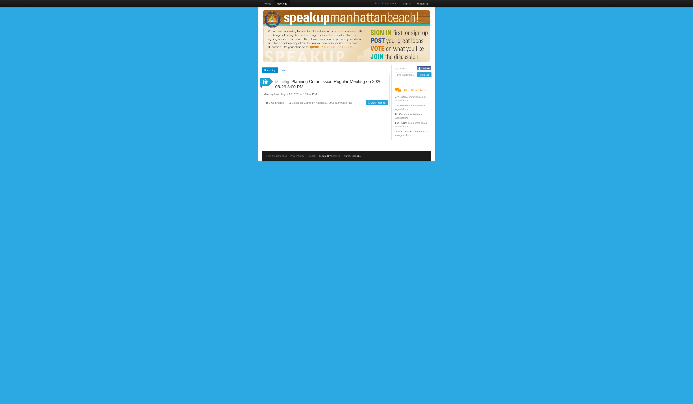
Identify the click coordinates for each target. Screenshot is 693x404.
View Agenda (377, 102)
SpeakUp (335, 156)
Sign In (407, 3)
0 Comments (276, 102)
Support (311, 156)
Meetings (282, 3)
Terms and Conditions (276, 156)
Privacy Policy (297, 156)
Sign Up (424, 3)
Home (267, 3)
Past (283, 70)
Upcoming (270, 70)
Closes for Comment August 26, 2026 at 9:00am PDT (321, 102)
